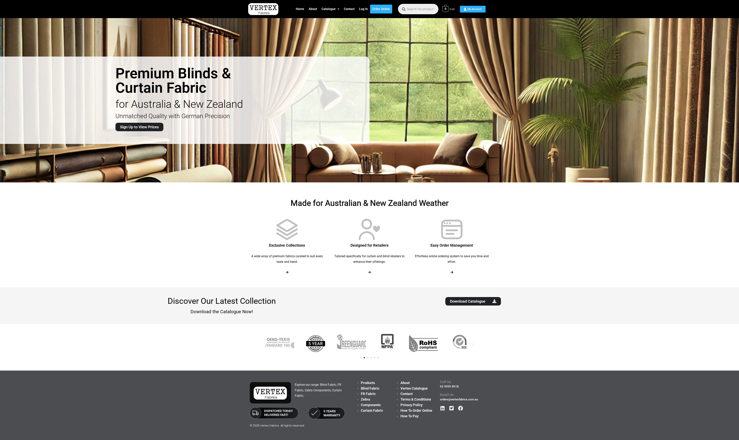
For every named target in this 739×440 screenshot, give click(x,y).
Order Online (381, 9)
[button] (330, 9)
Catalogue (329, 9)
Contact (349, 9)
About (313, 9)
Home (300, 9)
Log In (363, 9)
